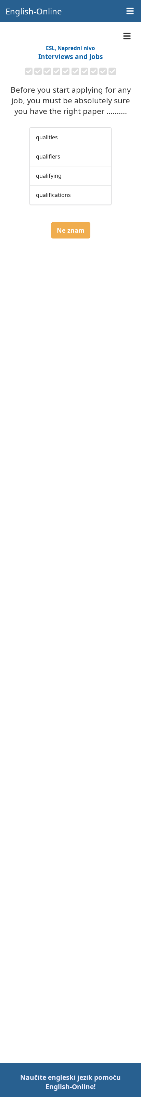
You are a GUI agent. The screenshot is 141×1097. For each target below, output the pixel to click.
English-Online (33, 11)
